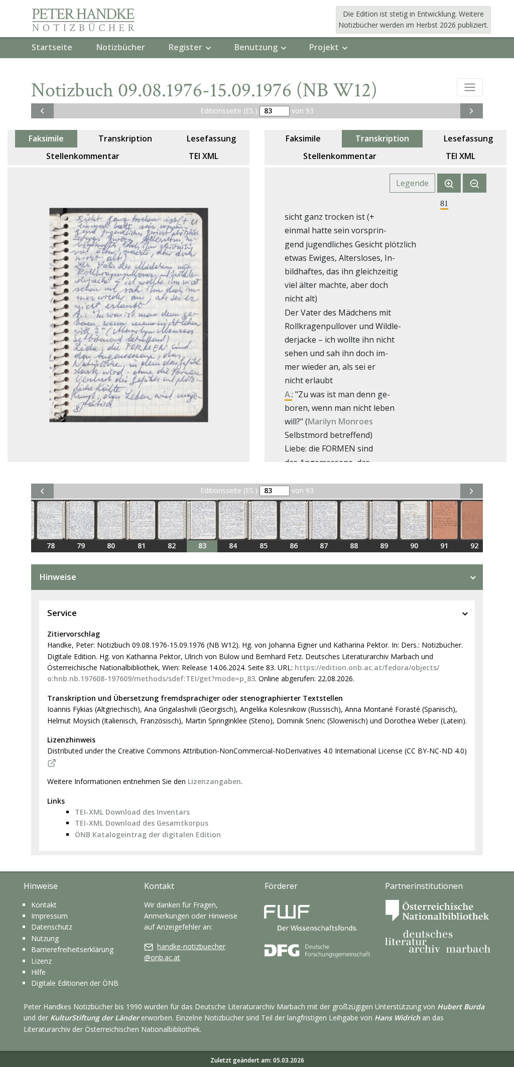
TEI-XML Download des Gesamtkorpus (141, 823)
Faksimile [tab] (46, 138)
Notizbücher (120, 47)
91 (444, 545)
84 (233, 545)
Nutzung (45, 938)
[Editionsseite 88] (353, 520)
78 (51, 545)
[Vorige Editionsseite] (42, 110)
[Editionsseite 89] (384, 520)
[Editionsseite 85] (263, 520)
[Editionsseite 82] (171, 520)
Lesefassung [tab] (211, 138)
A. (288, 394)
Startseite (52, 47)
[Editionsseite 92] (474, 520)
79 (81, 545)
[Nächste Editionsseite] (471, 110)
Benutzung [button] (256, 47)
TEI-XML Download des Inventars (132, 812)
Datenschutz (51, 927)
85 (264, 545)
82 (172, 545)
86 (294, 545)
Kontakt (44, 904)
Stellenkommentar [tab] (82, 156)
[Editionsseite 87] (323, 520)
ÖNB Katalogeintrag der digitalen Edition (148, 834)
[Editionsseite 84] (232, 520)
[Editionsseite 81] (141, 520)
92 (474, 545)
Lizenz (41, 961)
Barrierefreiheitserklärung (72, 949)
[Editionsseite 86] (293, 520)
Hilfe (38, 972)
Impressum (49, 916)
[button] (470, 87)
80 (111, 545)
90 (414, 545)
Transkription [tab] (125, 138)
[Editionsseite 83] (202, 520)
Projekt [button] (324, 47)
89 (384, 545)
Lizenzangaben (214, 781)
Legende (412, 183)
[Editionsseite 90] (414, 520)
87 (324, 545)
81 (142, 545)
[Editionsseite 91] (444, 520)
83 (202, 545)
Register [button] (185, 47)
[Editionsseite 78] (50, 520)
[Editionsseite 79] (80, 520)
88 (354, 545)
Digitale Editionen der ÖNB (74, 983)
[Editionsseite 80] (110, 520)
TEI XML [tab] (203, 156)
